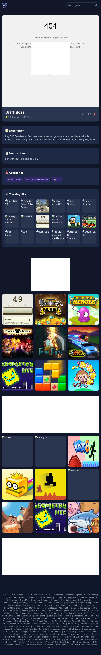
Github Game (74, 629)
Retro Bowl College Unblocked (62, 610)
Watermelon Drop (89, 618)
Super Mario (37, 639)
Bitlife (18, 615)
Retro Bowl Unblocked (19, 610)
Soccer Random (40, 613)
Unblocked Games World (73, 644)
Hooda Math (69, 631)
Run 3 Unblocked (85, 610)
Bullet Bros (59, 602)
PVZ (95, 634)
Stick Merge (69, 613)
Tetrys (48, 639)
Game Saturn (45, 629)
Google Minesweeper (75, 602)
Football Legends (70, 600)
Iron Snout (38, 605)
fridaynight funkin (63, 615)
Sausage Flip (12, 613)
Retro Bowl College (39, 610)
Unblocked (75, 618)
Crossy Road (31, 597)
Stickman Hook (55, 613)
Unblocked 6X (91, 639)
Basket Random (56, 594)
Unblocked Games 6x (26, 621)
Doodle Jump (60, 597)
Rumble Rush (34, 637)
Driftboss (50, 626)
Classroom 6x (8, 621)
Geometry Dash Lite (27, 602)
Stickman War (8, 639)
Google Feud (47, 631)
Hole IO (58, 631)
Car (56, 179)
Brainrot (13, 626)
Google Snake (92, 602)
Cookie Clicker (90, 594)
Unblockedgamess (34, 644)
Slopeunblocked (49, 637)
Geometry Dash (87, 600)
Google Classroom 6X (30, 631)
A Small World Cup (39, 594)
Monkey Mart (28, 608)
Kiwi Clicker (61, 605)
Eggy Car (46, 600)
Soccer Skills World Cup (69, 637)
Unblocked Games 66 (30, 623)
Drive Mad (25, 600)
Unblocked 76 (13, 623)
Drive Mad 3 (86, 626)
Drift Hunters (12, 600)
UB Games (78, 639)
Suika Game (7, 615)
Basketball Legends (74, 594)
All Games (14, 179)
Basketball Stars (58, 623)
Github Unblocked (11, 631)
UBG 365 (56, 621)
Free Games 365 (30, 629)
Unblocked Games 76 (66, 642)
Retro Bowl (10, 637)
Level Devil (91, 605)
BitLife (70, 623)
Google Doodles (45, 602)
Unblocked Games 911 (14, 644)
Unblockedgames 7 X (86, 642)
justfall (50, 615)
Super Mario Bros (12, 608)
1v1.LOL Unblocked (20, 594)
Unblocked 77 (10, 642)
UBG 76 (68, 639)
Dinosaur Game (46, 597)
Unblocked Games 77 (40, 618)
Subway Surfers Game (86, 613)
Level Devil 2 (8, 634)
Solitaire (10, 605)
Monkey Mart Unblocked (46, 608)
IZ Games (81, 631)
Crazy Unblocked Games (13, 597)
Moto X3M (63, 608)
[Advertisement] (50, 58)
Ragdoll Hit (73, 597)
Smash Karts (26, 613)
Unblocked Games (37, 179)
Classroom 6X (25, 626)
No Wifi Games (43, 621)
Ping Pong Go (23, 618)
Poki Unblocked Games (80, 608)
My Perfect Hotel (47, 634)
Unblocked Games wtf (83, 615)
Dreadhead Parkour (89, 597)
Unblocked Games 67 (71, 621)
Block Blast (86, 623)
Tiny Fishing (40, 615)
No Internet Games (65, 634)
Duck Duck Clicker (76, 605)
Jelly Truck (49, 605)
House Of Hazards (23, 605)
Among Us (44, 623)
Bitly (77, 623)
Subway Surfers (23, 639)
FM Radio (17, 629)
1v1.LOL (6, 594)
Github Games (88, 629)
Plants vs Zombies (84, 634)
